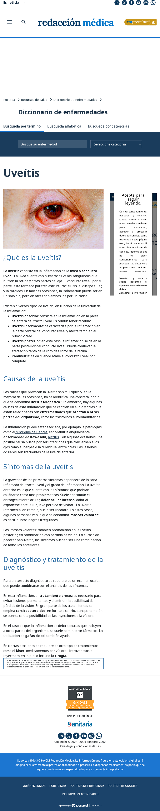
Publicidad (57, 785)
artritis (53, 437)
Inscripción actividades (80, 794)
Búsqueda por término (22, 126)
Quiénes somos (34, 785)
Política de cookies (122, 785)
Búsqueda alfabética (64, 126)
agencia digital (65, 806)
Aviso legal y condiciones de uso (80, 746)
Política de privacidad (87, 785)
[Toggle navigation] (9, 22)
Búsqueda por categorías (108, 126)
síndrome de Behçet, (31, 432)
